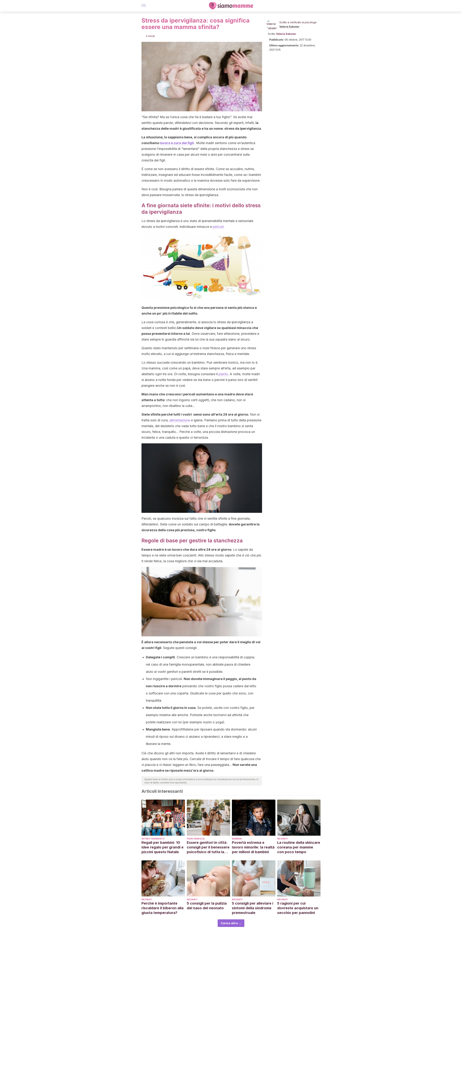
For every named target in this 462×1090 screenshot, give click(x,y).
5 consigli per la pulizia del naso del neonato (207, 905)
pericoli (218, 227)
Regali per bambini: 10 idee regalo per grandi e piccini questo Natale (162, 847)
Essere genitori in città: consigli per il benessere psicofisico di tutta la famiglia (208, 847)
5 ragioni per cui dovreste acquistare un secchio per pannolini (297, 908)
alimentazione (179, 420)
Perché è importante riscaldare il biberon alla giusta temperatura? (162, 908)
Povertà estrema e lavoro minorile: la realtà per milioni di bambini (253, 847)
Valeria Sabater (289, 26)
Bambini (237, 838)
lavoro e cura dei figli (177, 143)
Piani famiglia (196, 838)
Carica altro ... (231, 923)
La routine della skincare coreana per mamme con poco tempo (298, 847)
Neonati (282, 838)
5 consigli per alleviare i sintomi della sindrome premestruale (252, 908)
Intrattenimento (153, 838)
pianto (223, 374)
